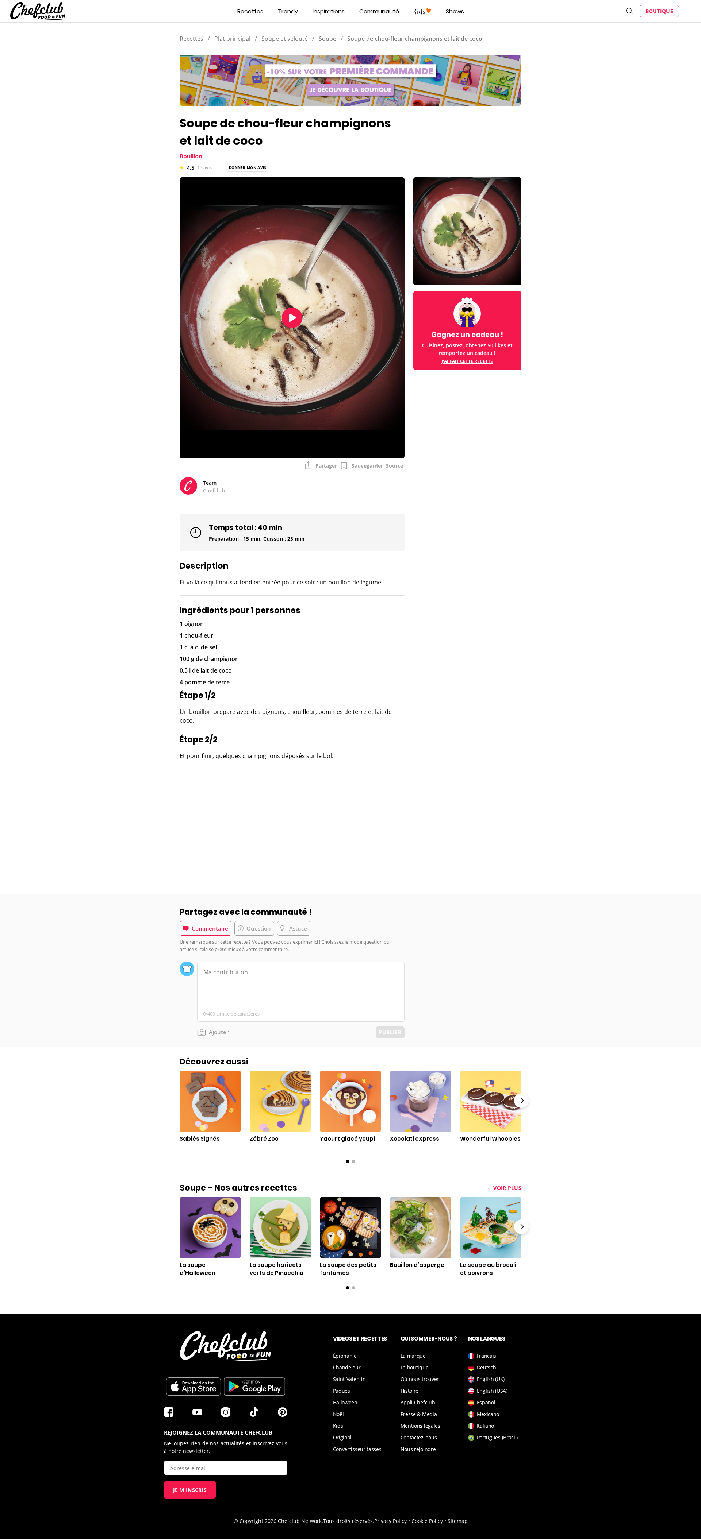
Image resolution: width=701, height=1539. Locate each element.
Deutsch (486, 1367)
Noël (338, 1414)
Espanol (486, 1402)
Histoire (410, 1390)
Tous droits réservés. (348, 1520)
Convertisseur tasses (357, 1449)
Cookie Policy (427, 1520)
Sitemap (458, 1520)
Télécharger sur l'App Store (193, 1386)
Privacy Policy (390, 1520)
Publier (390, 1032)
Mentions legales (420, 1425)
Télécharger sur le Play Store (254, 1386)
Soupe (327, 39)
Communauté (379, 11)
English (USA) (492, 1390)
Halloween (345, 1402)
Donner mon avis (248, 167)
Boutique (659, 11)
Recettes (250, 11)
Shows (455, 11)
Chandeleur (347, 1367)
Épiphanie (345, 1355)
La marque (413, 1355)
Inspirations (329, 11)
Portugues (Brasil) (497, 1437)
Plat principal (232, 39)
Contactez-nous (419, 1437)
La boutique (415, 1367)
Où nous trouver (420, 1379)
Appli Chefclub (418, 1402)
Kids (338, 1425)
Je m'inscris (190, 1489)
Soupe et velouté (284, 39)
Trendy (288, 11)
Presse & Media (419, 1414)
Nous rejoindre (418, 1449)
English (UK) (491, 1379)
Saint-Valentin (349, 1379)
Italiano (485, 1425)
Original (342, 1437)
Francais (487, 1355)
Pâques (341, 1390)
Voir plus (507, 1187)
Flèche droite (521, 1100)
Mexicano (488, 1414)
